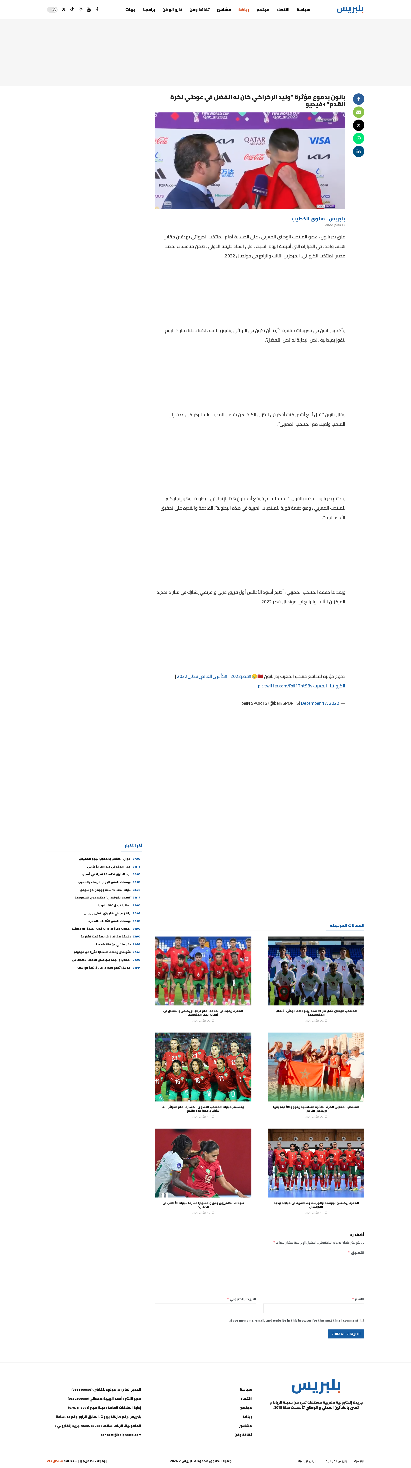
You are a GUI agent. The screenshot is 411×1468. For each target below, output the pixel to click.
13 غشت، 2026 (314, 1213)
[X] (64, 9)
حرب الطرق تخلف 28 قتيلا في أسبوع (110, 874)
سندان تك (55, 1461)
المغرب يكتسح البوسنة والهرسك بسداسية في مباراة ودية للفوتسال (316, 1204)
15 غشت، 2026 (201, 1117)
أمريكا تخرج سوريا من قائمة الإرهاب (108, 967)
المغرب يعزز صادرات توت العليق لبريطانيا (106, 928)
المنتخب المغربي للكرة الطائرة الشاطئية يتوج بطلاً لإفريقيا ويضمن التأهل (316, 1108)
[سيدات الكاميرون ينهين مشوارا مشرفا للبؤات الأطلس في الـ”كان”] (203, 1163)
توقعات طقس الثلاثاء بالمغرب (114, 921)
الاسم (358, 1299)
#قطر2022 (241, 676)
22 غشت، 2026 (201, 1021)
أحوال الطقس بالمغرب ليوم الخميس (109, 858)
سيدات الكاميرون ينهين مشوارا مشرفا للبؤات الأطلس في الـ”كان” (203, 1204)
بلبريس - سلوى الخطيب (318, 218)
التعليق (356, 1252)
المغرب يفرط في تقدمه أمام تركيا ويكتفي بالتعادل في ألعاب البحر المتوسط (203, 1012)
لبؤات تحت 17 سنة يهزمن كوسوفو (110, 890)
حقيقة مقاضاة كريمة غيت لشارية (110, 936)
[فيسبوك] (97, 9)
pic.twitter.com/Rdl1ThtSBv (285, 685)
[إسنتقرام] (80, 9)
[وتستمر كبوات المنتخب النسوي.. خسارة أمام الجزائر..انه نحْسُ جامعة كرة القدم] (203, 1067)
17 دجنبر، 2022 (335, 225)
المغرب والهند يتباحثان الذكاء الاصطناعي (106, 959)
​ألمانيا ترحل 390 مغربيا (119, 905)
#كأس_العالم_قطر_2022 (202, 676)
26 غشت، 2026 (314, 1021)
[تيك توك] (72, 9)
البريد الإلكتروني (241, 1299)
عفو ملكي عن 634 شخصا (118, 944)
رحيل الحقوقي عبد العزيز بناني (113, 866)
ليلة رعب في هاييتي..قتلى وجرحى (111, 913)
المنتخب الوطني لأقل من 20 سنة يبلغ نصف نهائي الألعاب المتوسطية (316, 1012)
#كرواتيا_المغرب (329, 685)
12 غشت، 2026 (201, 1213)
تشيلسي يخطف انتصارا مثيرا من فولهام (107, 952)
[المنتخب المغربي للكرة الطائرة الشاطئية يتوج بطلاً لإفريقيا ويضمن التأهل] (316, 1067)
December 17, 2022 (320, 703)
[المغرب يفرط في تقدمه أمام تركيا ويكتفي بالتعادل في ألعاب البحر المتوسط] (203, 971)
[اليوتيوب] (89, 9)
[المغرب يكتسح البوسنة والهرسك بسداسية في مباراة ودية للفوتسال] (316, 1163)
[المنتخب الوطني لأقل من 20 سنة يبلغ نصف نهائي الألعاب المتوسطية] (316, 971)
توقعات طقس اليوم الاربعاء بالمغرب (109, 882)
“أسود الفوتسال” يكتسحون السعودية (107, 897)
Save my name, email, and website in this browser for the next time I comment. (293, 1320)
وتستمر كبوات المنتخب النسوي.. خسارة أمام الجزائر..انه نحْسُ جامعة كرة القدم (203, 1108)
